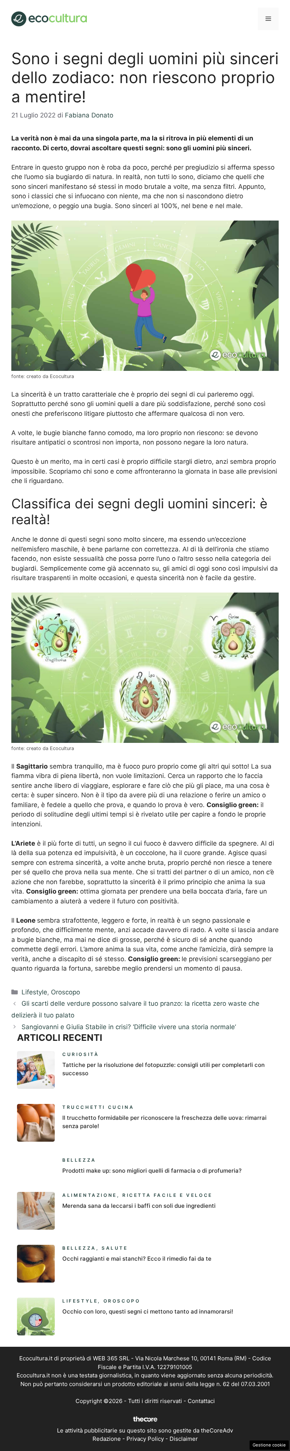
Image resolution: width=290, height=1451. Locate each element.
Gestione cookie (269, 1445)
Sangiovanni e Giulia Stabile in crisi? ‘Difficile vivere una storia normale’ (129, 1027)
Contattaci (201, 1401)
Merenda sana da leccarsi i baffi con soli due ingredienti (139, 1205)
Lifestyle (34, 992)
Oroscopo (65, 992)
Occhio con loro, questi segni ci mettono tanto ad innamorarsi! (147, 1311)
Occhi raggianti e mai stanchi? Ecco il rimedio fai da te (136, 1258)
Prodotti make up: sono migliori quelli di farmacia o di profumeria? (152, 1170)
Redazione (107, 1438)
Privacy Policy (145, 1438)
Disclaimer (184, 1438)
